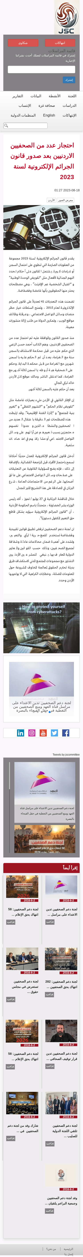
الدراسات (69, 105)
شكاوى (23, 43)
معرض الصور (65, 200)
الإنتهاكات (69, 115)
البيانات (36, 96)
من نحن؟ (51, 1249)
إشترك (69, 79)
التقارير (17, 96)
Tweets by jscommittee (66, 754)
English (49, 115)
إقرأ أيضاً (70, 868)
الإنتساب (25, 105)
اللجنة (72, 96)
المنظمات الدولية (23, 115)
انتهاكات (60, 43)
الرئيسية (68, 1249)
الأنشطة (54, 96)
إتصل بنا (68, 1254)
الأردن (51, 200)
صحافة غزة (47, 105)
